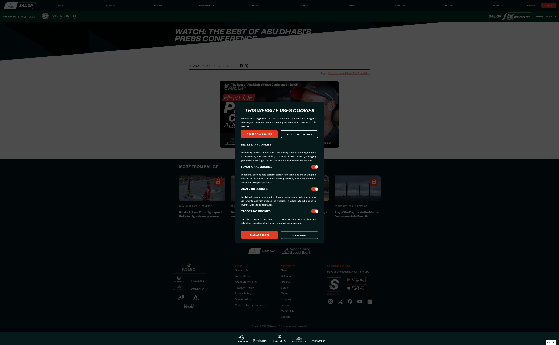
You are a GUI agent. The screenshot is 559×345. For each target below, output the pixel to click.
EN (548, 342)
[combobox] (551, 342)
